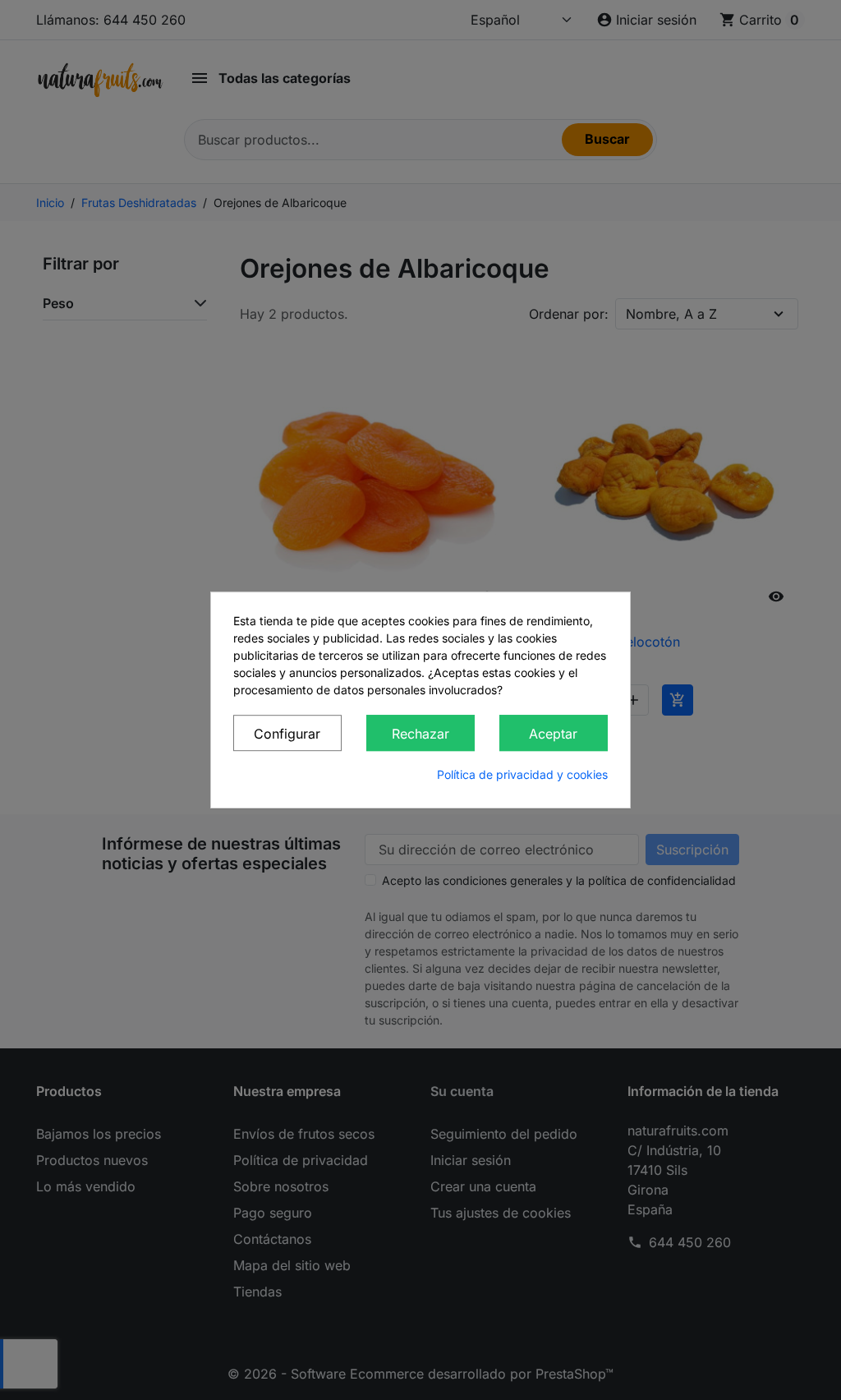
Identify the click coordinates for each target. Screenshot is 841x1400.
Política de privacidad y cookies (522, 774)
